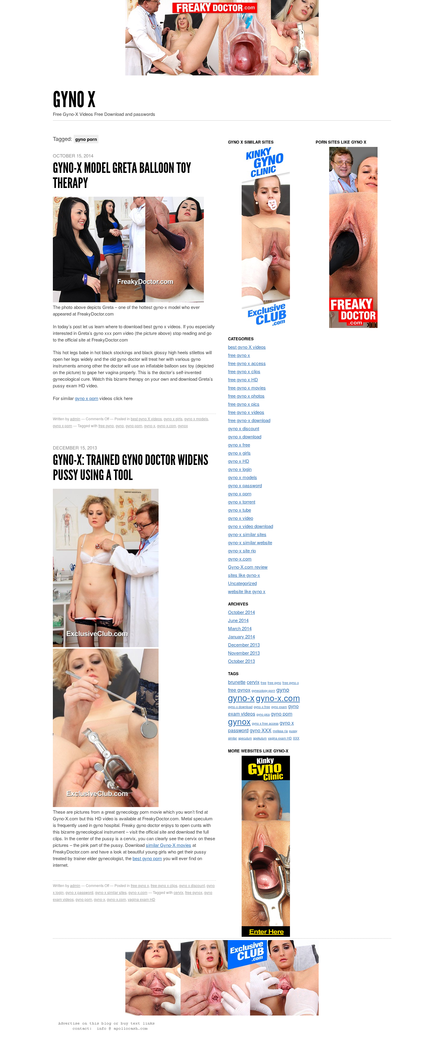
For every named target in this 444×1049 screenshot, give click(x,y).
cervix (178, 892)
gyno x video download (250, 526)
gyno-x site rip (242, 550)
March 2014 (240, 628)
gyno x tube (239, 510)
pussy (293, 731)
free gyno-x (290, 682)
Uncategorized (242, 583)
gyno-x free (262, 706)
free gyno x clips (164, 885)
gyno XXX (261, 730)
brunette (237, 682)
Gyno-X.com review (248, 567)
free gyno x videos (246, 412)
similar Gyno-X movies (168, 845)
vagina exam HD (141, 899)
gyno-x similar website (250, 542)
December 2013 (244, 644)
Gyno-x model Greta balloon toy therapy (122, 175)
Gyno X (74, 100)
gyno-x (149, 425)
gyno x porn (86, 398)
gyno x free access (265, 723)
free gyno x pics (243, 404)
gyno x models (196, 418)
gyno (120, 425)
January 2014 (241, 636)
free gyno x (140, 885)
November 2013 (244, 653)
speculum (245, 738)
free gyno (106, 425)
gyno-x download (240, 706)
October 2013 (241, 661)
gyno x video (240, 518)
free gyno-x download (249, 420)
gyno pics (263, 714)
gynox (183, 425)
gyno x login (240, 469)
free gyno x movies (247, 387)
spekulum (260, 738)
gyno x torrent (241, 501)
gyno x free (239, 444)
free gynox (193, 892)
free (263, 682)
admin (75, 418)
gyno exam (279, 706)
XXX (296, 738)
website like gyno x (246, 591)
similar (232, 738)
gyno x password (79, 892)
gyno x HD (238, 461)
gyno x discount (192, 885)
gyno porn (134, 425)
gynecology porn (263, 690)
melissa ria (280, 731)
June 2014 (238, 620)
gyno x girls (173, 418)
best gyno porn (147, 858)
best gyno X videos (146, 418)
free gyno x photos (246, 396)
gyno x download (244, 436)
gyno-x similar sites (111, 892)
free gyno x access (247, 363)
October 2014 (241, 612)
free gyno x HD (243, 379)
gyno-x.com (166, 425)
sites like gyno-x (244, 575)
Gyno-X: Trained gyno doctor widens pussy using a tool (130, 467)
